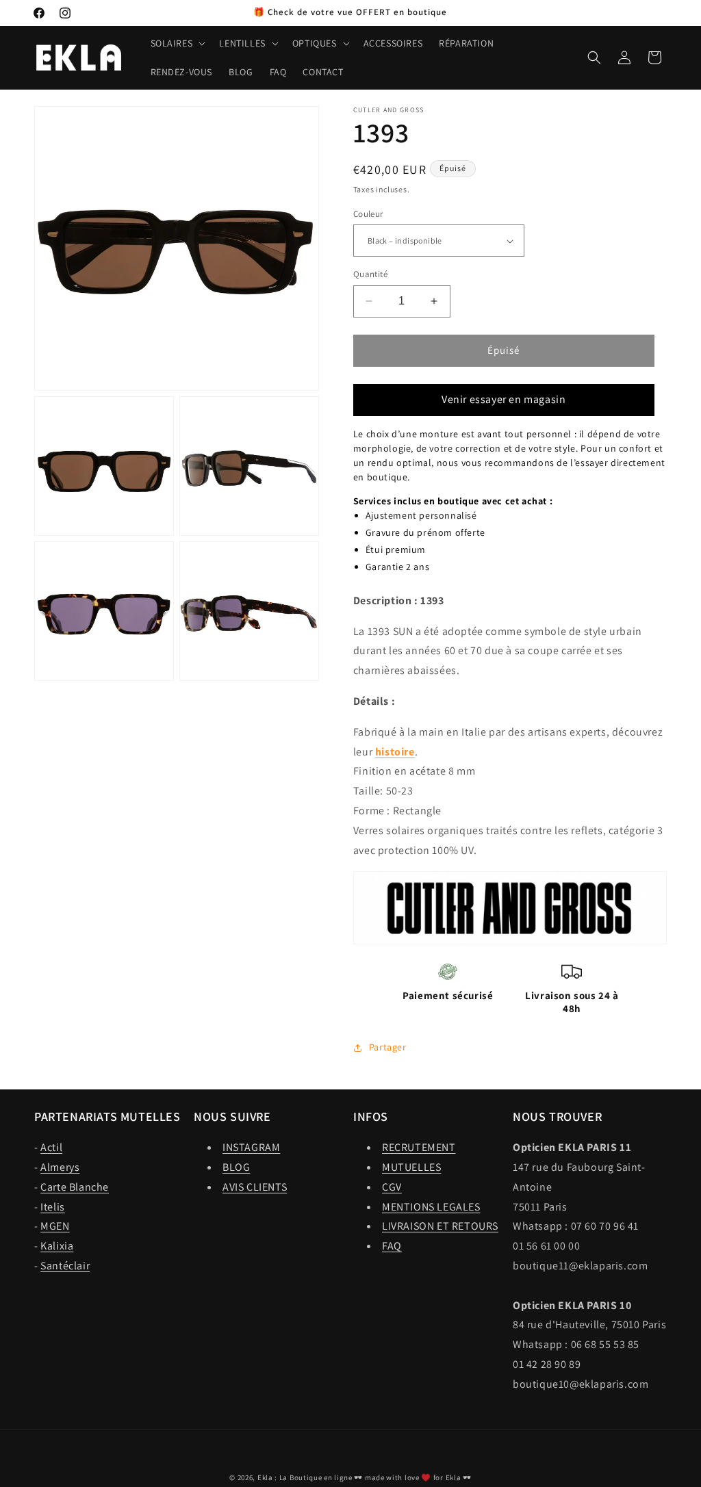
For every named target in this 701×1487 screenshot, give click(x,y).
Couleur (368, 214)
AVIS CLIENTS (254, 1187)
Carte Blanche (74, 1187)
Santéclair (65, 1265)
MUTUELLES (411, 1167)
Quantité (370, 274)
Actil (51, 1147)
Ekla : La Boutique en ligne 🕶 (310, 1477)
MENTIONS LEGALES (431, 1207)
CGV (392, 1187)
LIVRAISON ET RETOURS (440, 1226)
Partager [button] (388, 1047)
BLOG (236, 1167)
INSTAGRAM (251, 1147)
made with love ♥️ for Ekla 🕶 (418, 1477)
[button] (177, 43)
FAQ (392, 1246)
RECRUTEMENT (419, 1147)
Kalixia (56, 1246)
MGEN (54, 1226)
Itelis (52, 1207)
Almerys (59, 1167)
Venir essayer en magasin (503, 399)
